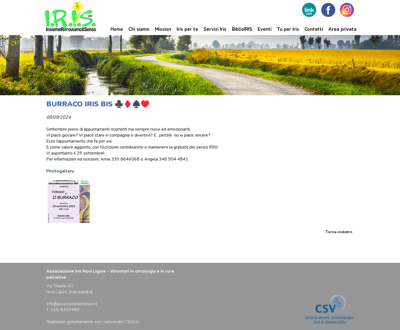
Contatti (313, 29)
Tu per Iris (288, 29)
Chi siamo (138, 29)
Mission (163, 29)
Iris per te (187, 29)
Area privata (342, 29)
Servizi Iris (215, 29)
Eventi (265, 29)
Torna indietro (339, 232)
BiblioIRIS (242, 29)
